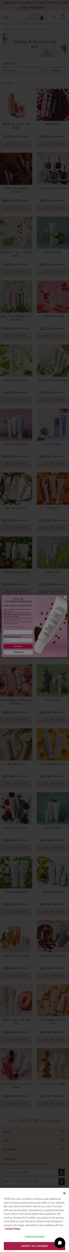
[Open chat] (59, 1242)
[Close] (64, 1193)
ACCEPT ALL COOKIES (34, 1246)
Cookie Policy (12, 1228)
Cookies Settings (34, 1236)
